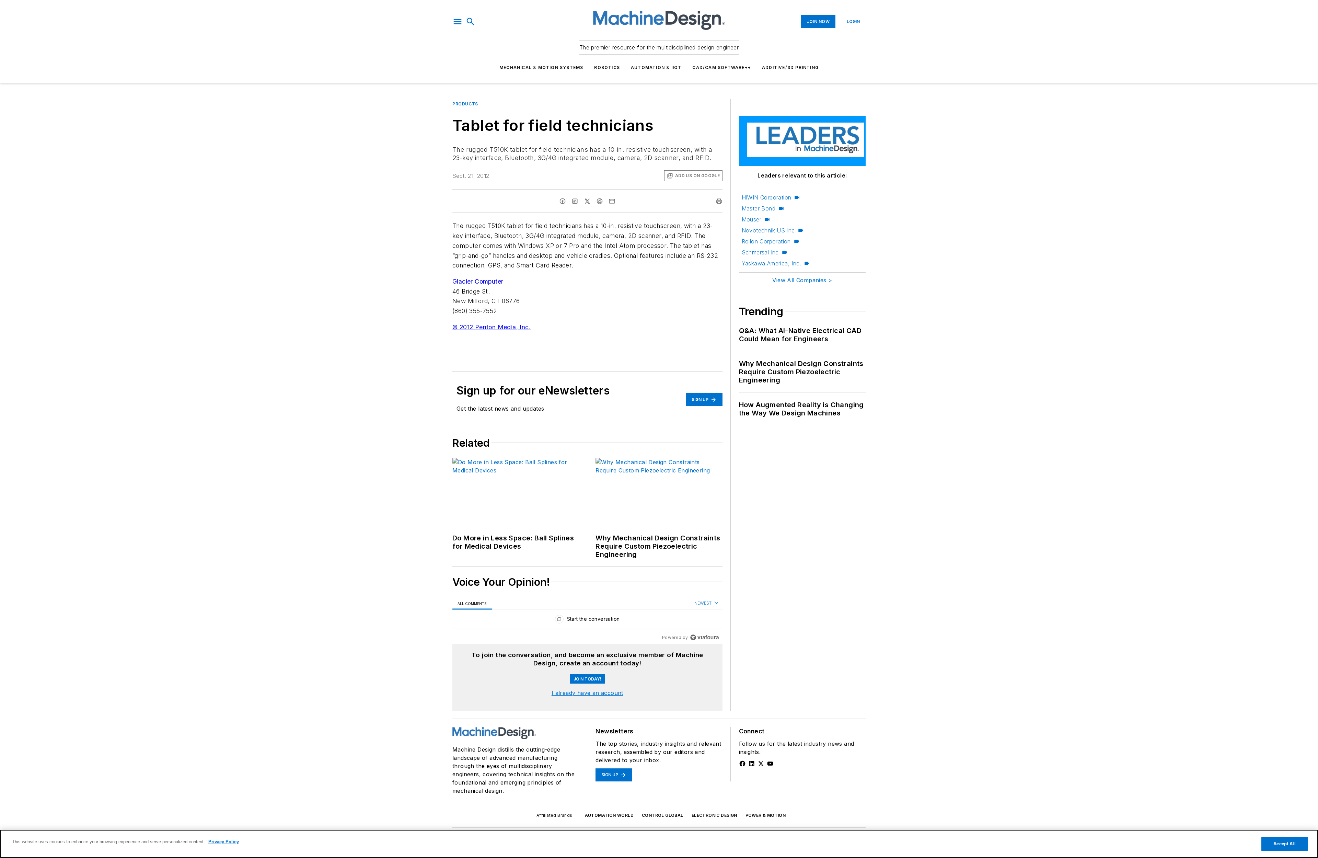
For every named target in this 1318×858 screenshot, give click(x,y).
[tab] (472, 603)
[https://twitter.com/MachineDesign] (761, 763)
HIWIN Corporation (766, 197)
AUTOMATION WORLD (609, 815)
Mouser (751, 219)
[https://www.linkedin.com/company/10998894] (751, 763)
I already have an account (587, 692)
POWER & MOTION (765, 815)
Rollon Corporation (766, 241)
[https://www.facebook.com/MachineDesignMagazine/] (742, 763)
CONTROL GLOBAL (662, 815)
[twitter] (587, 201)
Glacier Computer (477, 281)
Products (465, 103)
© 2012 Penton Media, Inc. (491, 327)
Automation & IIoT (656, 67)
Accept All (1284, 843)
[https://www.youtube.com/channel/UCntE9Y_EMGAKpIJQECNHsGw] (770, 763)
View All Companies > (802, 280)
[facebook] (562, 201)
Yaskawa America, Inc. (771, 263)
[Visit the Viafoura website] (704, 637)
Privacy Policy (223, 841)
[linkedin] (574, 201)
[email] (612, 201)
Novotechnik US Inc (768, 230)
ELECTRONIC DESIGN (714, 815)
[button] (457, 21)
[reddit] (599, 201)
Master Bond (758, 208)
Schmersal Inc (760, 252)
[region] (587, 620)
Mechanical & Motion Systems (541, 67)
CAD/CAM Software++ (721, 67)
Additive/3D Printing (790, 67)
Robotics (607, 67)
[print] (719, 201)
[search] (470, 21)
